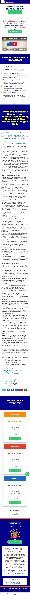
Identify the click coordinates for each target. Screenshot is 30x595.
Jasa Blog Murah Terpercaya (11, 381)
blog (13, 212)
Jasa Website (17, 590)
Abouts (9, 588)
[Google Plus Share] (13, 390)
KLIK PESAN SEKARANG (16, 573)
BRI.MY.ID (6, 588)
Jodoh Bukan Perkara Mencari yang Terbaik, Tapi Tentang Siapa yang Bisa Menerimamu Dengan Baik (14, 372)
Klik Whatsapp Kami (16, 12)
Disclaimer (18, 588)
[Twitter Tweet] (4, 390)
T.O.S (23, 588)
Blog (26, 588)
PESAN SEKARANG (15, 438)
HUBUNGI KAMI (15, 542)
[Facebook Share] (8, 390)
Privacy (14, 588)
